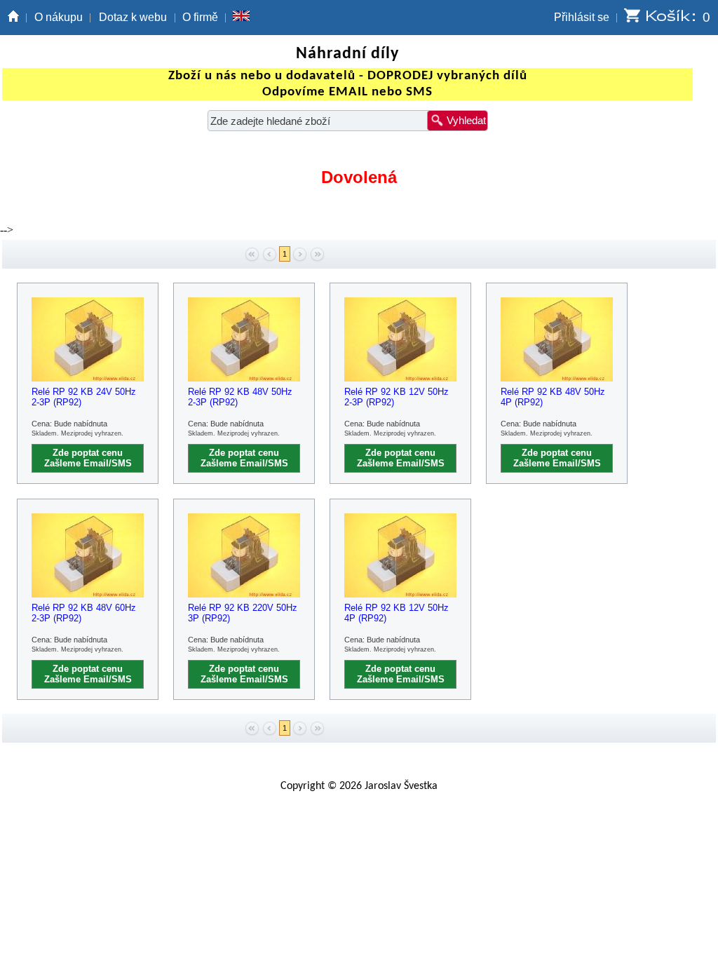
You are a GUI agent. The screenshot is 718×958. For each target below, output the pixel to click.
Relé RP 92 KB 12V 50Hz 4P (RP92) (396, 612)
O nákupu (58, 17)
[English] (241, 17)
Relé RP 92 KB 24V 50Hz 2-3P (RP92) (84, 396)
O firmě (200, 17)
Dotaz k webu (133, 17)
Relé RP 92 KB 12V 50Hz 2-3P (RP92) (396, 396)
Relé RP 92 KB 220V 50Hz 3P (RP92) (242, 612)
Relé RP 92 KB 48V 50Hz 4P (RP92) (553, 396)
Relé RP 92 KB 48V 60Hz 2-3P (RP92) (84, 612)
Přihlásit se (581, 17)
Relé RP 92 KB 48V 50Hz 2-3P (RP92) (240, 396)
